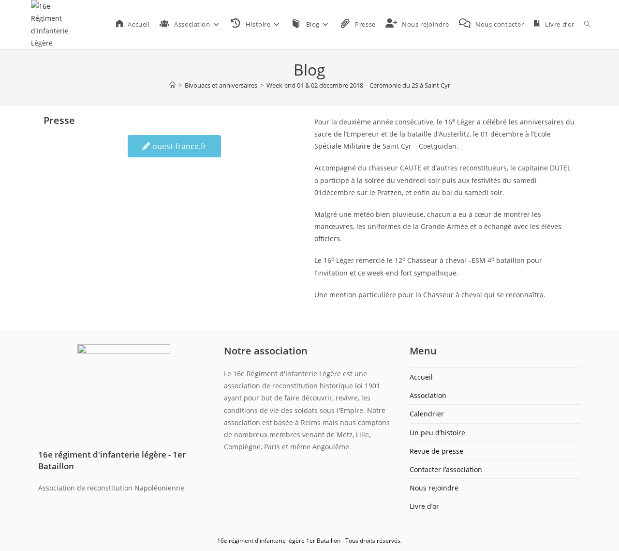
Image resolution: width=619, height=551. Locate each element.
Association (428, 395)
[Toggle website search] (587, 24)
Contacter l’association (446, 469)
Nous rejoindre (434, 487)
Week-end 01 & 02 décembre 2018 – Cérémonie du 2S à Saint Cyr (358, 85)
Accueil (421, 377)
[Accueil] (172, 85)
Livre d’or (424, 506)
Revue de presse (436, 451)
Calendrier (427, 413)
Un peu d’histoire (437, 432)
